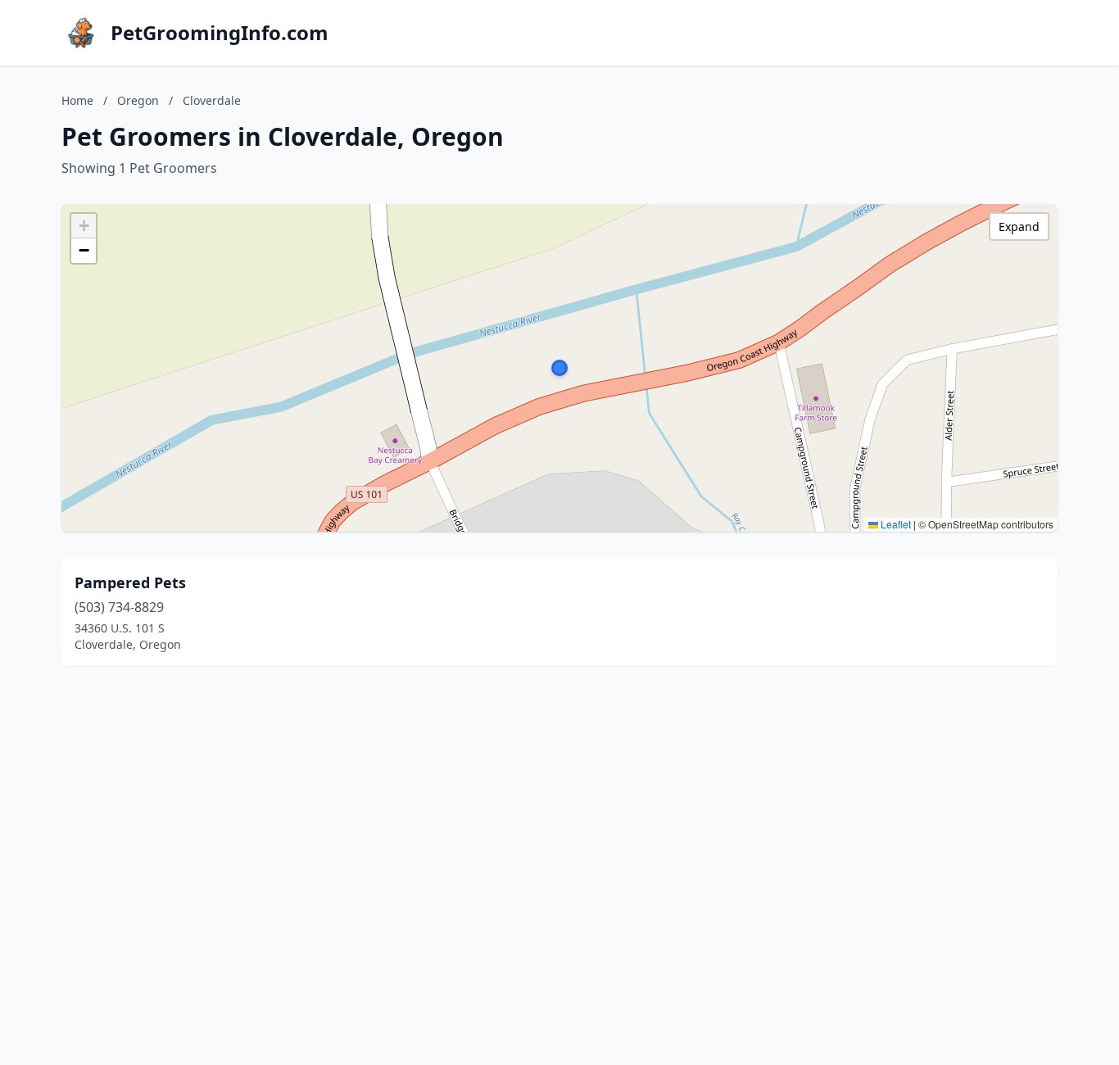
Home (77, 100)
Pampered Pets (130, 582)
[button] (559, 368)
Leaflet (894, 524)
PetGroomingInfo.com (219, 33)
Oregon (138, 100)
